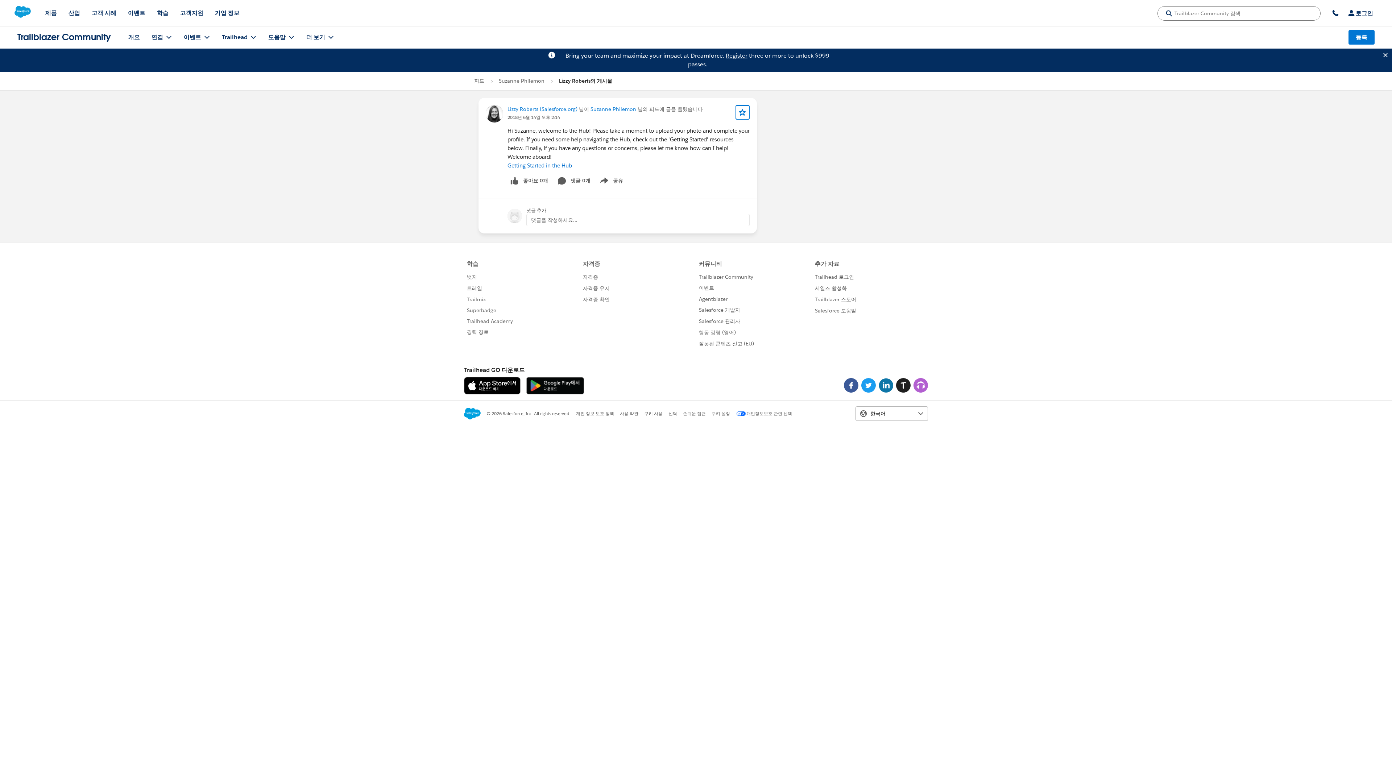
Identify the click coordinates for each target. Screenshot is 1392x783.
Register (736, 55)
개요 (134, 37)
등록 (1361, 37)
